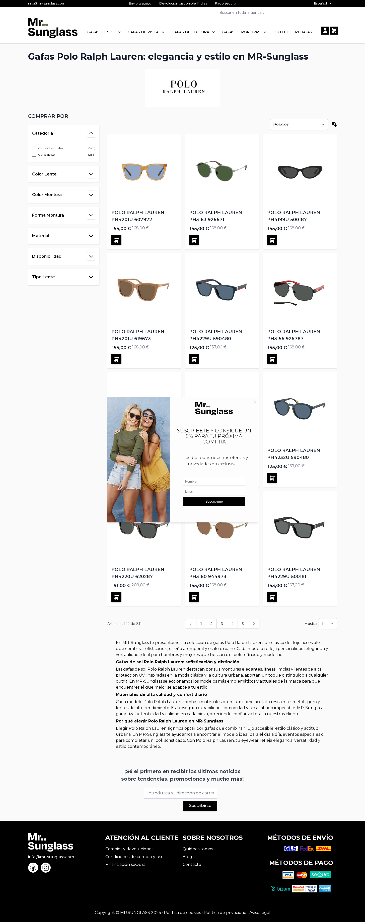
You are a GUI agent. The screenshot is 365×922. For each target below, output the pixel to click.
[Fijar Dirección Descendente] (334, 125)
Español (320, 3)
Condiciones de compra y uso (134, 856)
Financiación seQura (125, 864)
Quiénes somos (198, 849)
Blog (187, 856)
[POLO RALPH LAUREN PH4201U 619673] (144, 290)
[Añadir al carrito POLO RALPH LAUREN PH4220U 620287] (116, 597)
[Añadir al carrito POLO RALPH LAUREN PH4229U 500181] (272, 597)
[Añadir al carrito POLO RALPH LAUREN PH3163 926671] (194, 240)
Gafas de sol (101, 32)
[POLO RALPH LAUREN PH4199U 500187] (300, 171)
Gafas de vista (143, 32)
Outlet (281, 32)
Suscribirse (200, 805)
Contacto (192, 864)
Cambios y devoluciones (129, 849)
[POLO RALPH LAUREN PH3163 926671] (222, 171)
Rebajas (303, 32)
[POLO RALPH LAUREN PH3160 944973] (222, 528)
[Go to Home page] (53, 30)
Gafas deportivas (241, 32)
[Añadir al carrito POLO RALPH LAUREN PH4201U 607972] (116, 240)
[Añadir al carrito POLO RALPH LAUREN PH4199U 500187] (272, 240)
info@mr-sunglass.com (46, 3)
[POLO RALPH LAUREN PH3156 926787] (300, 290)
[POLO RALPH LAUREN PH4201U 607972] (144, 171)
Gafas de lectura (190, 32)
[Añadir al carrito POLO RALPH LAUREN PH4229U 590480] (194, 359)
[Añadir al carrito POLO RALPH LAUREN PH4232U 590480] (272, 478)
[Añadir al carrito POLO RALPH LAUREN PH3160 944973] (194, 597)
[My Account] (325, 31)
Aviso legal (259, 912)
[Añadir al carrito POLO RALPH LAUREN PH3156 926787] (272, 359)
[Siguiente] (253, 623)
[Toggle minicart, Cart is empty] (334, 31)
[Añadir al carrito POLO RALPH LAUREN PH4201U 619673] (116, 359)
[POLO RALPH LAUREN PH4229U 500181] (300, 528)
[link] (190, 623)
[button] (63, 116)
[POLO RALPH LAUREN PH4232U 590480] (300, 409)
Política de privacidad (225, 912)
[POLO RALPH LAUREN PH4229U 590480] (222, 290)
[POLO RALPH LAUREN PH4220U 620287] (144, 528)
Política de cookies (182, 912)
